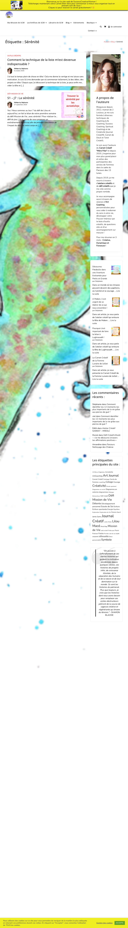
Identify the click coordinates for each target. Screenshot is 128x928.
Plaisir (117, 530)
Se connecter (116, 26)
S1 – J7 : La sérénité (20, 98)
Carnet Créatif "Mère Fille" (104, 149)
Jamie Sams (96, 516)
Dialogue (111, 492)
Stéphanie (24, 69)
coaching (102, 482)
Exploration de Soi (105, 512)
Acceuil (106, 42)
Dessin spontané (111, 486)
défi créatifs (104, 186)
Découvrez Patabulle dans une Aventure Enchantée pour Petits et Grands (99, 272)
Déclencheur (96, 496)
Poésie (101, 533)
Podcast (95, 534)
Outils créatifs (14, 56)
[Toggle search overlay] (101, 26)
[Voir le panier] (105, 26)
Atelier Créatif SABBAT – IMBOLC (103, 429)
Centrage (106, 479)
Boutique (91, 22)
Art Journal (111, 475)
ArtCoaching (97, 476)
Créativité (99, 486)
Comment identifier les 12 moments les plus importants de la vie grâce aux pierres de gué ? (106, 408)
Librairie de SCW (56, 22)
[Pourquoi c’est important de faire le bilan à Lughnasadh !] (116, 331)
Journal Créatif (103, 518)
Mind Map (104, 526)
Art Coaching (102, 203)
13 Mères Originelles (98, 472)
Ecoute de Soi (107, 506)
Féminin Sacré (116, 512)
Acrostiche (109, 472)
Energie (110, 509)
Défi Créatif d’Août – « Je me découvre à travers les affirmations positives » (106, 438)
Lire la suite (97, 379)
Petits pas (111, 530)
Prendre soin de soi (110, 534)
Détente (96, 503)
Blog (68, 22)
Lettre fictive (108, 522)
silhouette (104, 536)
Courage (117, 482)
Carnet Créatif (97, 479)
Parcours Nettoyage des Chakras (103, 445)
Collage (109, 482)
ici (57, 7)
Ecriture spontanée (99, 509)
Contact (91, 30)
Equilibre (117, 509)
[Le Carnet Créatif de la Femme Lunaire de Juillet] (116, 361)
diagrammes (103, 492)
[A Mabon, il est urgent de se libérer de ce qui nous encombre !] (116, 302)
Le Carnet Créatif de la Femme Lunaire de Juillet (100, 360)
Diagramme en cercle (98, 489)
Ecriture (117, 506)
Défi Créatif (104, 496)
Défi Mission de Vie (15, 94)
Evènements (79, 22)
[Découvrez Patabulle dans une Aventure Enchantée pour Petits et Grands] (116, 269)
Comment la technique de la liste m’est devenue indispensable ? (41, 62)
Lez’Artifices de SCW (36, 22)
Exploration (95, 512)
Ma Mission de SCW (15, 22)
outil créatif (104, 530)
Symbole (106, 539)
